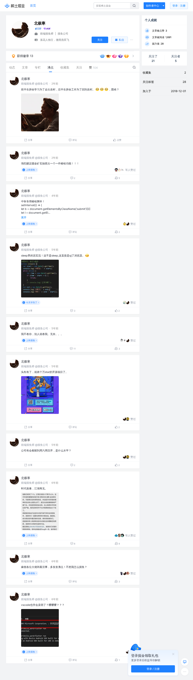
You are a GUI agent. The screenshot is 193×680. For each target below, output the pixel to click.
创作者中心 (152, 5)
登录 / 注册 (153, 668)
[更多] (184, 671)
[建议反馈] (184, 662)
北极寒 (25, 79)
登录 (178, 5)
